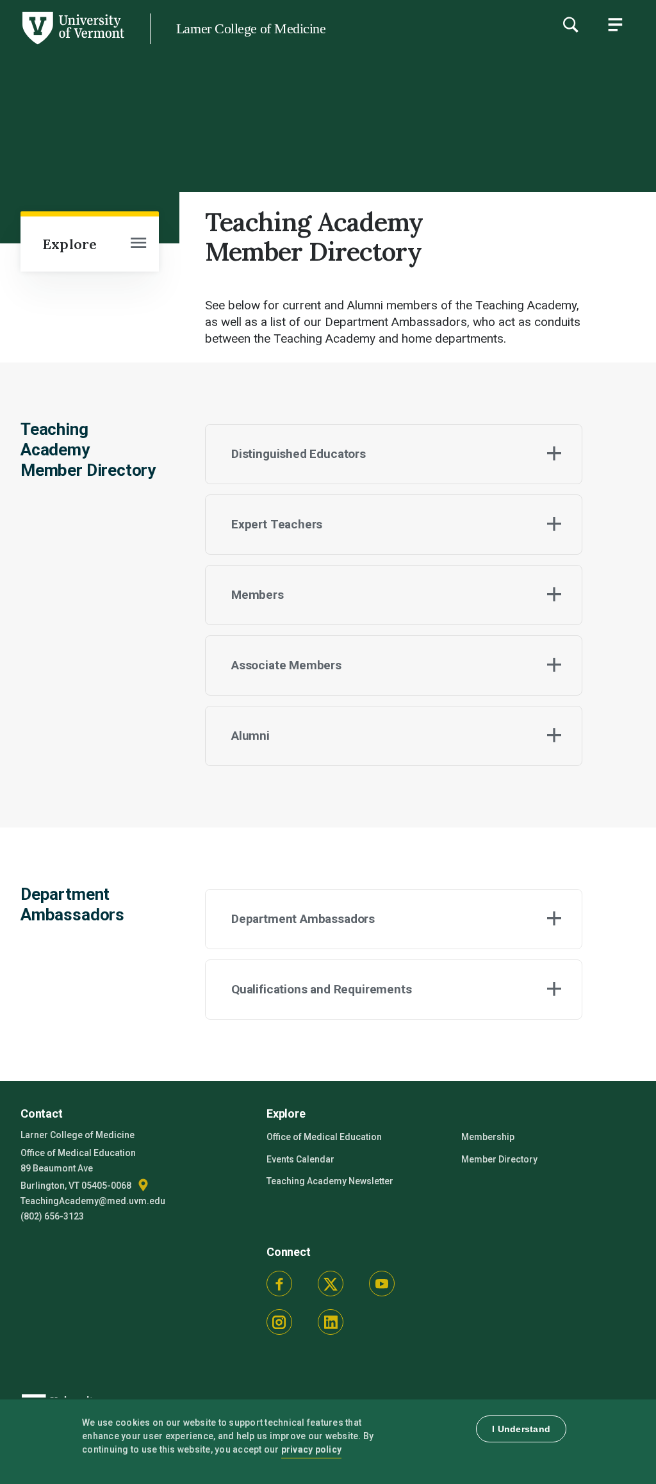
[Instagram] (279, 1322)
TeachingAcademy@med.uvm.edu (92, 1201)
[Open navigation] (138, 244)
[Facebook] (279, 1283)
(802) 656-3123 (52, 1216)
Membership (487, 1137)
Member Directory (499, 1159)
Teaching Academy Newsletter (329, 1181)
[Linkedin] (330, 1322)
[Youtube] (382, 1283)
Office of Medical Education (324, 1137)
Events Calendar (300, 1159)
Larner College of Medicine (250, 28)
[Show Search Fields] (570, 24)
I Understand (521, 1429)
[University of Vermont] (72, 44)
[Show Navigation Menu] (615, 24)
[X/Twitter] (330, 1283)
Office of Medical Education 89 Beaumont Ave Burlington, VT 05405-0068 (78, 1169)
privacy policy (311, 1449)
